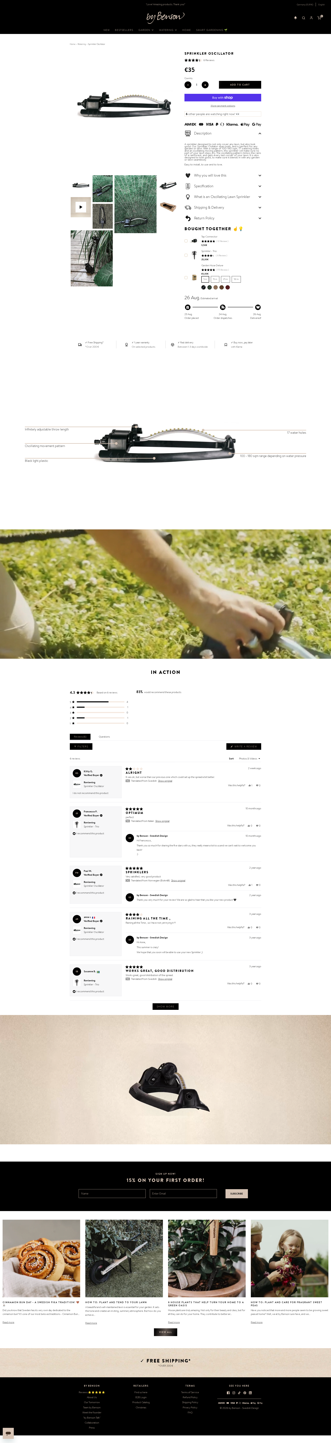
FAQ (190, 1412)
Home (186, 30)
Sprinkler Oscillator (94, 786)
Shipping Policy (190, 1402)
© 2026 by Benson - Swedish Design (239, 1408)
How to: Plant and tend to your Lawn (116, 1302)
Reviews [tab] (81, 737)
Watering (82, 44)
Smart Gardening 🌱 (212, 30)
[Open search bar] (303, 18)
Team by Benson (92, 1407)
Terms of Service (190, 1392)
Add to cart (240, 84)
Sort (231, 758)
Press (92, 1427)
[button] (295, 17)
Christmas (141, 1407)
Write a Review (246, 747)
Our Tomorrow (92, 1402)
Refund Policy (190, 1397)
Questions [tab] (105, 737)
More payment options (223, 105)
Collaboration (92, 1422)
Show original (165, 781)
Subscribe (236, 1193)
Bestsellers (124, 30)
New (107, 30)
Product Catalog (141, 1402)
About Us (92, 1397)
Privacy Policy (190, 1407)
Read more (8, 1322)
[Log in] (311, 17)
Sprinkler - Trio (91, 826)
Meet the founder (91, 1412)
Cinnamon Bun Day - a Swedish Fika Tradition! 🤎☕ (41, 1304)
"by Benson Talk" (92, 1417)
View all (165, 1332)
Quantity (188, 78)
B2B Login (141, 1397)
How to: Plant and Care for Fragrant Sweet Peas (286, 1304)
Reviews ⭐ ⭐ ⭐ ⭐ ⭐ (92, 1392)
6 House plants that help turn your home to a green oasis (206, 1304)
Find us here (140, 1392)
